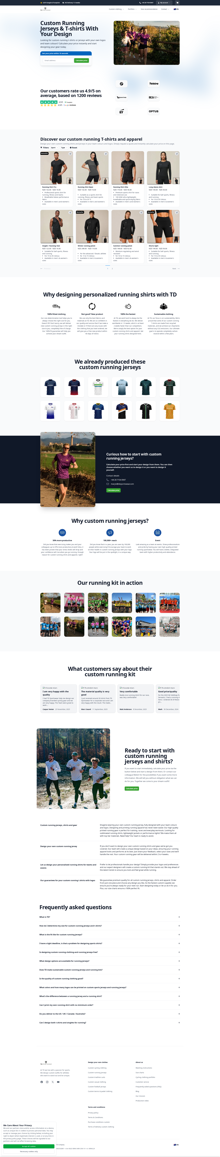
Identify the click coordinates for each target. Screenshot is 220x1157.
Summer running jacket (122, 246)
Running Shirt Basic (85, 187)
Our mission (140, 1096)
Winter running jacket (86, 246)
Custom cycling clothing (97, 1068)
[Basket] (177, 2)
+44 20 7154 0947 (118, 480)
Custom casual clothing (97, 1082)
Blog (137, 1091)
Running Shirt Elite (120, 187)
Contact (164, 9)
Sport (53, 147)
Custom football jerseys (97, 1087)
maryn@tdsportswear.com (122, 484)
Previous (47, 268)
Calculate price (81, 60)
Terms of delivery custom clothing (101, 1127)
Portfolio (131, 9)
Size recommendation (149, 9)
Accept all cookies (29, 1146)
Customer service (142, 1082)
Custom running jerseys (97, 1072)
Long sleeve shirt (155, 187)
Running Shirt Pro (49, 187)
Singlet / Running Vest (51, 246)
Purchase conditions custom (99, 1122)
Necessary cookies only (29, 1151)
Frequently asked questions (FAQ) (148, 1087)
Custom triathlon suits (96, 1077)
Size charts (140, 1072)
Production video (142, 1101)
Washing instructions (144, 1068)
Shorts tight (153, 246)
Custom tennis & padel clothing (100, 1091)
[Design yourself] (70, 153)
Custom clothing (115, 9)
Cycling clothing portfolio (145, 1077)
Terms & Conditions (95, 1117)
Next (174, 268)
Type (63, 147)
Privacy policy (93, 1113)
